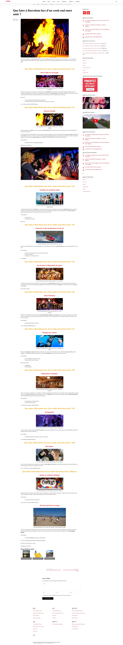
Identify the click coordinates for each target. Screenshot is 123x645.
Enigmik (70, 430)
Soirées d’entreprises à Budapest (78, 624)
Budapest (71, 1)
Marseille (77, 1)
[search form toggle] (116, 1)
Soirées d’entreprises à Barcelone (78, 613)
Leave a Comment (16, 20)
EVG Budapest (75, 626)
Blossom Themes (44, 643)
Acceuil (44, 1)
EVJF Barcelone (75, 617)
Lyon (53, 1)
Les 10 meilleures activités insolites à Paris (91, 45)
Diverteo (84, 60)
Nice (58, 1)
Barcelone (64, 1)
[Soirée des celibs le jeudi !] (96, 108)
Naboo (84, 70)
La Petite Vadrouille (86, 67)
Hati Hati (84, 63)
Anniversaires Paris (36, 617)
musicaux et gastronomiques (48, 135)
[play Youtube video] (50, 163)
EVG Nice (54, 615)
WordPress (52, 643)
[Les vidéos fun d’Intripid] (96, 128)
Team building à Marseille (57, 624)
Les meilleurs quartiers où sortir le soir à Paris (91, 48)
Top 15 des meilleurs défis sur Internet (93, 33)
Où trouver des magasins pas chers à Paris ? (91, 43)
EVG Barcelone (75, 615)
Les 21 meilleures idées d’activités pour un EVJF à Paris (93, 53)
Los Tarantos (55, 314)
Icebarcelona (53, 464)
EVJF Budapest (75, 628)
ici (30, 145)
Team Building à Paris (37, 610)
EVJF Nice (54, 617)
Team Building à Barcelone (77, 610)
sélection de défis (36, 137)
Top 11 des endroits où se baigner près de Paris (92, 50)
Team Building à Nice (56, 610)
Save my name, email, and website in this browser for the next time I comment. (57, 595)
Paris (48, 1)
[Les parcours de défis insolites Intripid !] (90, 91)
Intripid (31, 130)
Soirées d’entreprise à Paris (38, 613)
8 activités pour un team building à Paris (93, 36)
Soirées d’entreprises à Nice (57, 613)
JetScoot (24, 258)
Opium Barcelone (54, 93)
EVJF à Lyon (35, 631)
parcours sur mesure (39, 142)
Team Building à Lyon (37, 624)
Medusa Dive (27, 365)
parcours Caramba (69, 134)
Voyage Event (85, 72)
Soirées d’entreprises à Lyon (38, 626)
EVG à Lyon (35, 628)
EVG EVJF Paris (36, 615)
